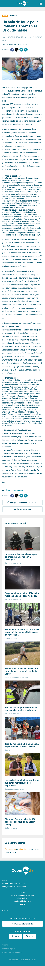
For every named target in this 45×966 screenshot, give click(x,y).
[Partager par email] (21, 50)
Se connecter (10, 849)
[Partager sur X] (16, 50)
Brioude (13, 16)
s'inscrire (23, 849)
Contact (5, 880)
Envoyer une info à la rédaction (14, 887)
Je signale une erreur (22, 509)
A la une (22, 892)
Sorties (5, 910)
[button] (41, 3)
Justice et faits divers (22, 901)
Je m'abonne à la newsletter (22, 924)
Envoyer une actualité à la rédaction (24, 502)
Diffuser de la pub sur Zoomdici (14, 883)
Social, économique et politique (22, 895)
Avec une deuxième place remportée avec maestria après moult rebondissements (21, 225)
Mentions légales (8, 949)
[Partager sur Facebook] (12, 50)
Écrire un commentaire (14, 490)
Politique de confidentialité (12, 953)
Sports (22, 904)
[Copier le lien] (26, 50)
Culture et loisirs (22, 898)
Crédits (5, 945)
